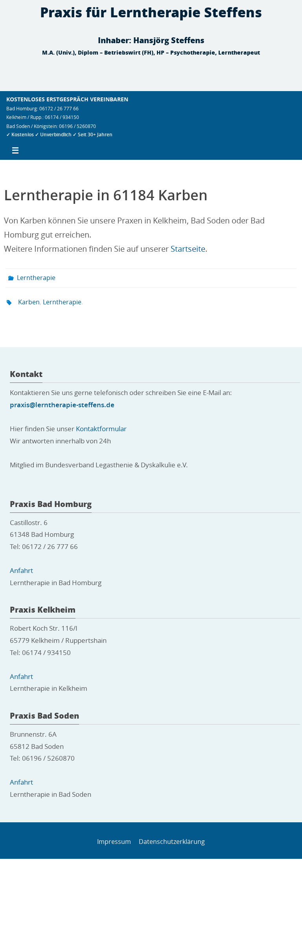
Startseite (188, 248)
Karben (29, 299)
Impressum (114, 837)
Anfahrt (21, 566)
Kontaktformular (101, 424)
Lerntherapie (36, 277)
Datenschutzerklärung (172, 837)
